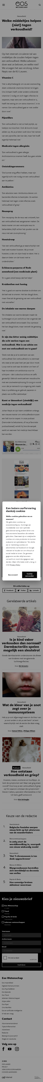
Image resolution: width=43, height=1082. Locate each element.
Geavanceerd (13, 575)
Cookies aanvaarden (29, 575)
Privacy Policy (15, 564)
